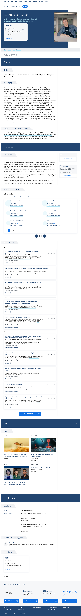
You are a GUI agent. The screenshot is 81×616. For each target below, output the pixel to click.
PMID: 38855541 (32, 373)
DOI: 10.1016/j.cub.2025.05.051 (30, 307)
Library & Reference (37, 609)
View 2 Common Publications (16, 215)
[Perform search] (76, 1)
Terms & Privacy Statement (9, 609)
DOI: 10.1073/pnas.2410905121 (24, 343)
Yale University (21, 609)
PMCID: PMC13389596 (14, 258)
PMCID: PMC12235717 (19, 307)
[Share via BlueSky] (12, 55)
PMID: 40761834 (32, 357)
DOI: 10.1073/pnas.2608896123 (25, 258)
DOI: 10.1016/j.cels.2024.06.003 (25, 403)
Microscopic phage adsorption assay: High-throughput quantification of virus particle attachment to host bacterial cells (24, 336)
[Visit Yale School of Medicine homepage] (14, 584)
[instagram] (69, 592)
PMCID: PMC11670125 (13, 343)
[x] (63, 595)
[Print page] (16, 55)
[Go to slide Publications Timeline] (36, 236)
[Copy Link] (76, 62)
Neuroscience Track (47, 134)
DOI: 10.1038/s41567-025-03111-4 (20, 288)
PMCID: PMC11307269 (13, 403)
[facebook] (66, 592)
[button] (65, 27)
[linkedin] (72, 592)
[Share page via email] (14, 55)
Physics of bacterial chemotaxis (13, 384)
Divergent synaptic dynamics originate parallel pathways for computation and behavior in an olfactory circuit (21, 302)
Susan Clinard (51, 120)
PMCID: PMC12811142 (9, 288)
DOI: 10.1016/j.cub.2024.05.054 (15, 387)
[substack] (75, 592)
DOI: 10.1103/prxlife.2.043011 (16, 359)
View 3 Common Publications (16, 205)
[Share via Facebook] (7, 55)
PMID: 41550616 (38, 287)
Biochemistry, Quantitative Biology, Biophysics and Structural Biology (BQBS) (23, 133)
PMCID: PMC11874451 (13, 323)
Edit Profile (6, 576)
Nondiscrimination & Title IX (53, 607)
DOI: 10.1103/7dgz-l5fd (33, 273)
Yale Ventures (21, 138)
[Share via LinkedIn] (9, 55)
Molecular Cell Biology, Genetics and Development (29, 134)
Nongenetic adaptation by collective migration (17, 317)
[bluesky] (63, 592)
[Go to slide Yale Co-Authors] (39, 236)
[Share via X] (5, 55)
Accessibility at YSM (37, 607)
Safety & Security (66, 607)
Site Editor (20, 607)
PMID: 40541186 (11, 307)
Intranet (5, 607)
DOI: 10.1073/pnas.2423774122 (24, 323)
